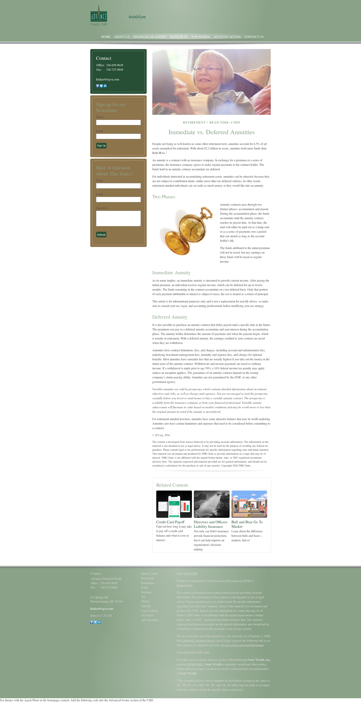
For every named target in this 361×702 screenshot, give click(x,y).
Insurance (146, 592)
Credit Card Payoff (170, 521)
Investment (147, 583)
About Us (122, 37)
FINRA (191, 664)
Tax (143, 597)
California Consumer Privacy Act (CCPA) (206, 640)
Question (101, 208)
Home (105, 37)
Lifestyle (146, 606)
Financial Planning (149, 37)
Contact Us (254, 37)
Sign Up (101, 145)
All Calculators (150, 620)
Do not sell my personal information (242, 645)
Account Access (227, 37)
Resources (179, 37)
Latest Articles (149, 611)
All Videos (147, 615)
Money (145, 601)
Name (99, 117)
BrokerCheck (185, 585)
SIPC (200, 664)
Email (99, 131)
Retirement (147, 578)
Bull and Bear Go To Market (247, 524)
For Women (201, 37)
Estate (144, 587)
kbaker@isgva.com (107, 79)
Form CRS (190, 573)
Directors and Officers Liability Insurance (211, 524)
